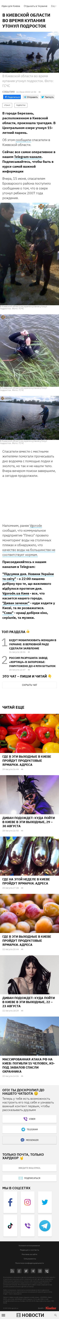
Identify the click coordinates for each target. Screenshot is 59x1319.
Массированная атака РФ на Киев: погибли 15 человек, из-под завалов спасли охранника (28, 1065)
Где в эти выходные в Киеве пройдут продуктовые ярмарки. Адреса (26, 760)
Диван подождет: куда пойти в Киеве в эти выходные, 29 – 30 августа (28, 822)
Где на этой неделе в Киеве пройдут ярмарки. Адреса (26, 881)
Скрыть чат (29, 684)
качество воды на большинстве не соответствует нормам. (28, 552)
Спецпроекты (30, 1258)
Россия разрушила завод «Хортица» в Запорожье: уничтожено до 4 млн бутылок (32, 662)
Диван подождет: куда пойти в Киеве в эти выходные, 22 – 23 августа (28, 1002)
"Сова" (7, 613)
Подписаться (32, 1178)
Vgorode (36, 525)
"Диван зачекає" (15, 603)
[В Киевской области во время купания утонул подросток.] (29, 254)
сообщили (23, 140)
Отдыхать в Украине (35, 6)
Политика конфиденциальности (29, 1263)
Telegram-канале (28, 157)
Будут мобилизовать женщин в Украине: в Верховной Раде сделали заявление (32, 644)
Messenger (32, 1140)
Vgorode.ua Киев (15, 593)
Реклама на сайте (29, 1254)
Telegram (32, 1129)
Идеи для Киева (11, 6)
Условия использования (29, 1245)
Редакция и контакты (29, 1250)
